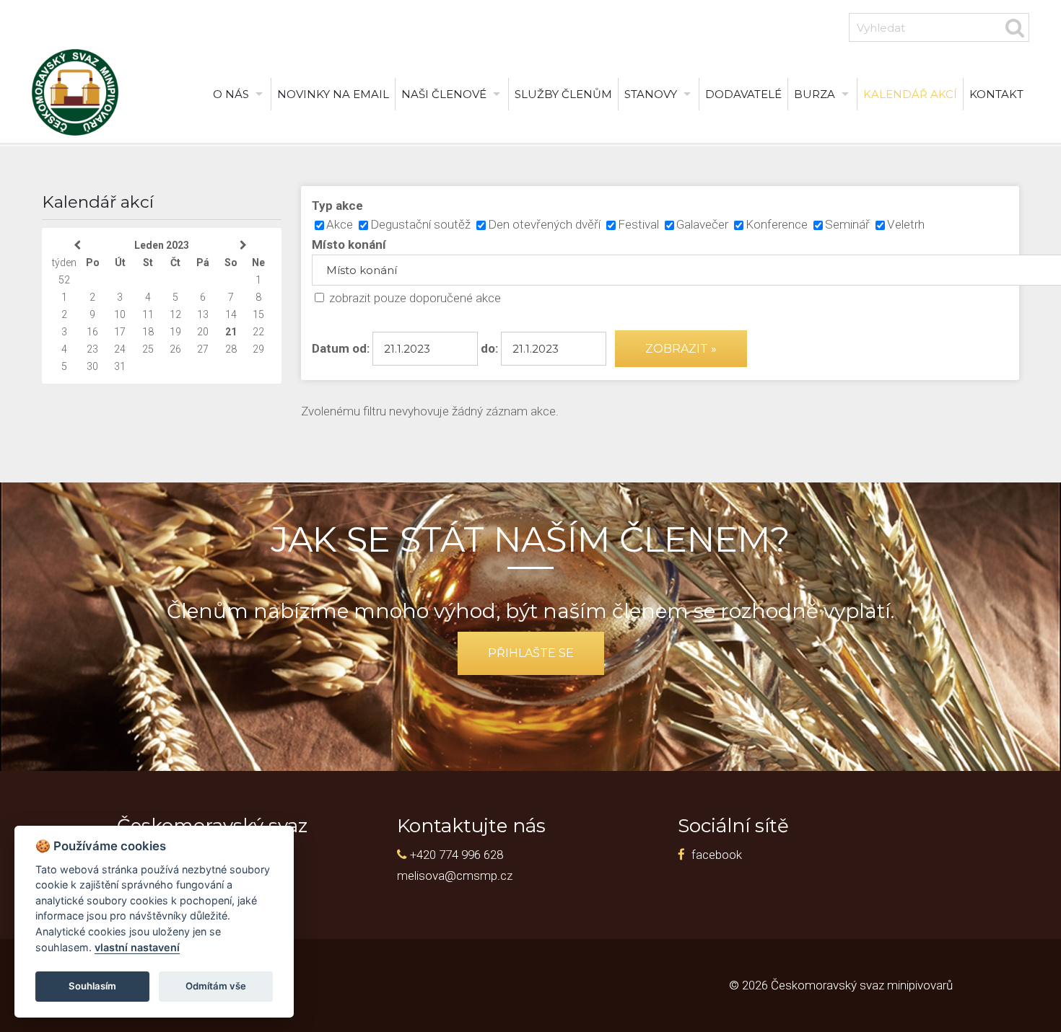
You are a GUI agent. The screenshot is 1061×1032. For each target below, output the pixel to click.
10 (120, 314)
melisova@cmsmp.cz (454, 875)
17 (120, 332)
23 (92, 349)
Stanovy (650, 94)
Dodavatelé (743, 94)
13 (203, 314)
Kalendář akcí (910, 94)
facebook (716, 854)
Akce (339, 224)
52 (64, 280)
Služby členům (563, 94)
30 (92, 366)
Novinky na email (333, 94)
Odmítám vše (215, 986)
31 (120, 366)
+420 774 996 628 (456, 854)
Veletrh (906, 224)
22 (258, 332)
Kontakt (996, 94)
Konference (777, 224)
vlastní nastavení (137, 947)
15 (258, 314)
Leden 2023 (161, 245)
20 (203, 332)
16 (92, 332)
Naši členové (443, 94)
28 (231, 349)
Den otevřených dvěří (544, 224)
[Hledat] (1015, 27)
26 (175, 349)
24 (120, 349)
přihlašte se (531, 653)
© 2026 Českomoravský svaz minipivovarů (841, 985)
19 (175, 332)
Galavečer (702, 224)
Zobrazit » (681, 349)
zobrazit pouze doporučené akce (415, 298)
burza (814, 94)
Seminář (847, 224)
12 (175, 314)
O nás (231, 94)
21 (231, 332)
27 (203, 349)
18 (148, 332)
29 (258, 349)
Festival (638, 224)
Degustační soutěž (420, 224)
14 (231, 314)
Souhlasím (92, 986)
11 (148, 314)
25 (148, 349)
